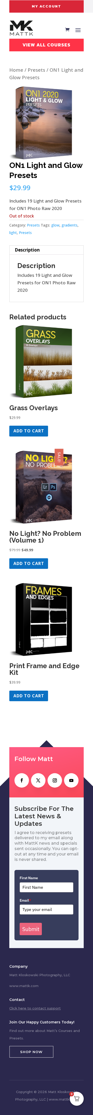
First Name (29, 878)
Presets (36, 70)
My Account (46, 6)
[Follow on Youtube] (71, 780)
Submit (30, 929)
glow (55, 225)
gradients (69, 225)
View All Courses (46, 45)
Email (25, 900)
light (13, 232)
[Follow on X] (38, 780)
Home (16, 70)
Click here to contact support (35, 1008)
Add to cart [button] (28, 431)
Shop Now (31, 1052)
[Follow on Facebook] (21, 780)
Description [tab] (27, 250)
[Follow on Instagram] (55, 780)
